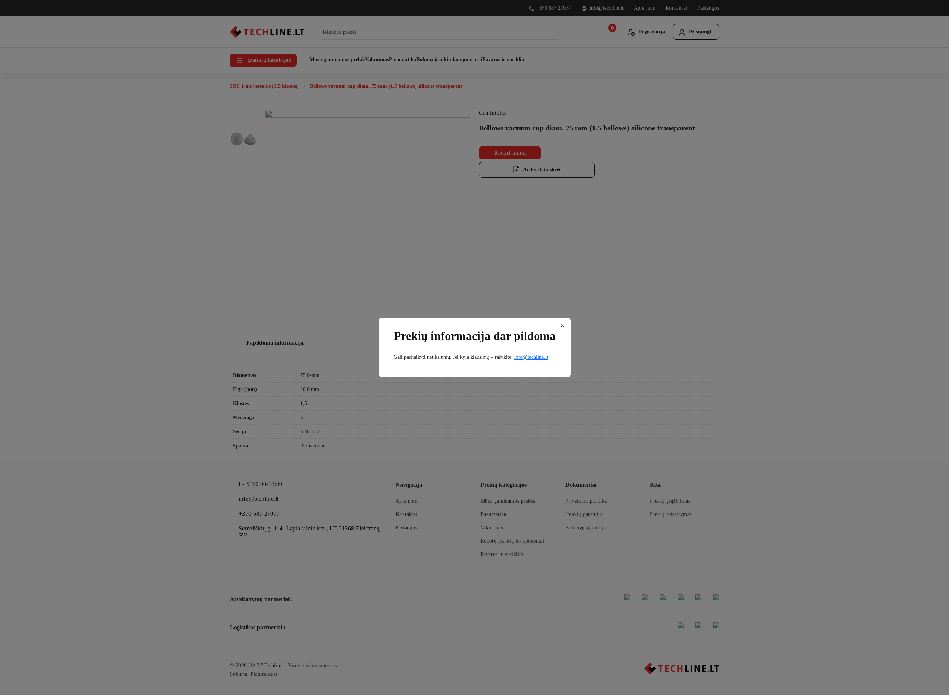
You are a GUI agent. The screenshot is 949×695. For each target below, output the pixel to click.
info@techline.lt (531, 357)
